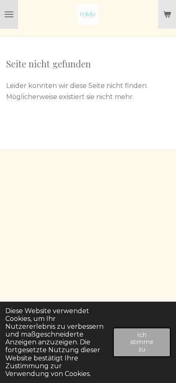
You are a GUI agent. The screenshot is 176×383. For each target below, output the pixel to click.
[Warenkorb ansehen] (167, 14)
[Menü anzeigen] (9, 14)
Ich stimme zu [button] (141, 342)
